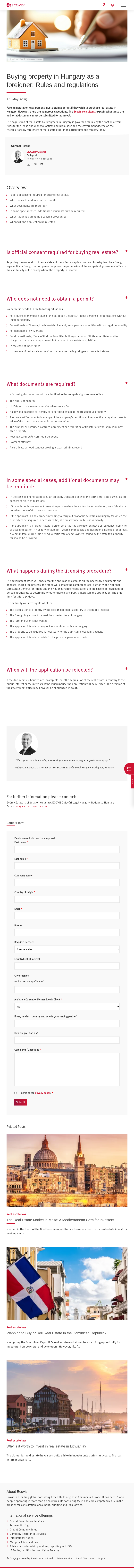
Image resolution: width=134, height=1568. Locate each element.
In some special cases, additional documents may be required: (47, 210)
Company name (24, 875)
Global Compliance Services (27, 1521)
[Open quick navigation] (129, 768)
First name (21, 842)
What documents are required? (28, 205)
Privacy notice (64, 1558)
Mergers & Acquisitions (24, 1542)
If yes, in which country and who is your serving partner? (45, 1016)
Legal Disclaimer (85, 1558)
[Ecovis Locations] (104, 5)
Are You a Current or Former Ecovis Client (38, 999)
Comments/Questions (27, 1049)
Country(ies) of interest (27, 958)
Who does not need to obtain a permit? (33, 200)
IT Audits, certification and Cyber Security (34, 1550)
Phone (18, 925)
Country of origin (24, 892)
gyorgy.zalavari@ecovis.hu (31, 806)
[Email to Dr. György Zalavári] (36, 164)
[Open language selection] (113, 5)
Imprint (102, 1558)
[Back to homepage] (16, 4)
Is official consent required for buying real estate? (39, 194)
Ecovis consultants (85, 111)
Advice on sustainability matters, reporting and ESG (41, 1546)
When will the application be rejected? (33, 221)
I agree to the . (36, 1092)
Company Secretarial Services (28, 1533)
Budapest (32, 155)
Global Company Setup (23, 1529)
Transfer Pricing (19, 1525)
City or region (21, 975)
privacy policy (42, 1092)
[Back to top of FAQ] (126, 251)
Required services (24, 941)
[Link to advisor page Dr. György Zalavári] (29, 164)
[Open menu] (123, 5)
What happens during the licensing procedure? (38, 216)
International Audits (22, 1537)
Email (18, 908)
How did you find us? (26, 1032)
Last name (21, 858)
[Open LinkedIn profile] (42, 164)
